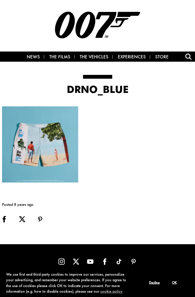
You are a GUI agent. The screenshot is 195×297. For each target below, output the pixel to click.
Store (162, 57)
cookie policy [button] (111, 292)
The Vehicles (94, 57)
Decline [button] (154, 283)
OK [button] (174, 283)
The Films (59, 57)
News (33, 57)
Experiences (132, 57)
